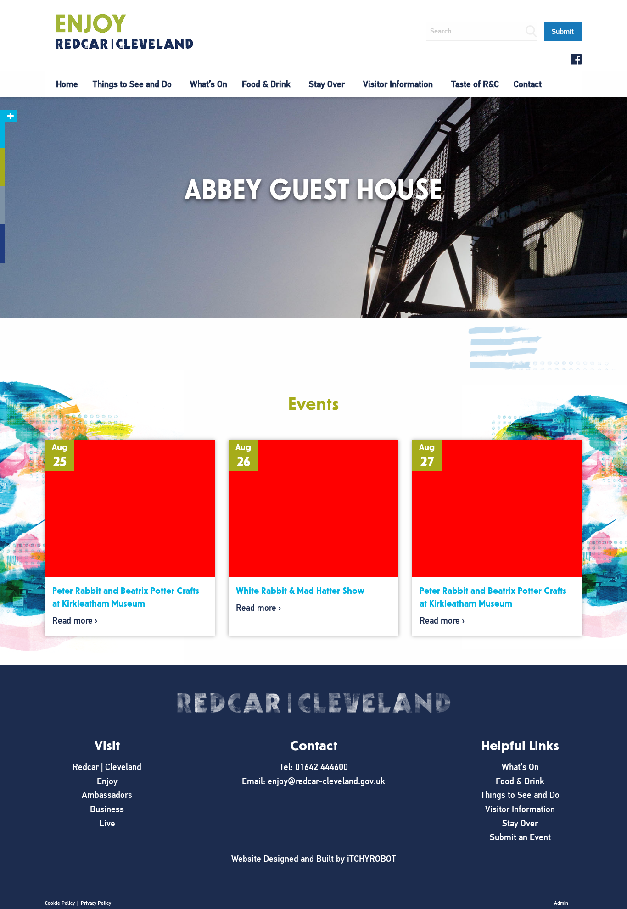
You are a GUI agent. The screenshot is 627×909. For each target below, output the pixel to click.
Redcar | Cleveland (107, 767)
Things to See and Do (132, 84)
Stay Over (327, 84)
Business (107, 809)
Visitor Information (398, 84)
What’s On (208, 84)
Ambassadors (107, 795)
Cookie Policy (60, 903)
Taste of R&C (475, 84)
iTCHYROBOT (371, 858)
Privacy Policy (96, 903)
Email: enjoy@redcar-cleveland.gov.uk (313, 781)
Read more (72, 620)
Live (107, 823)
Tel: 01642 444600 (314, 767)
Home (67, 84)
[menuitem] (67, 84)
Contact (528, 84)
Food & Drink (266, 84)
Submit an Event (520, 837)
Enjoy (107, 781)
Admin (561, 903)
